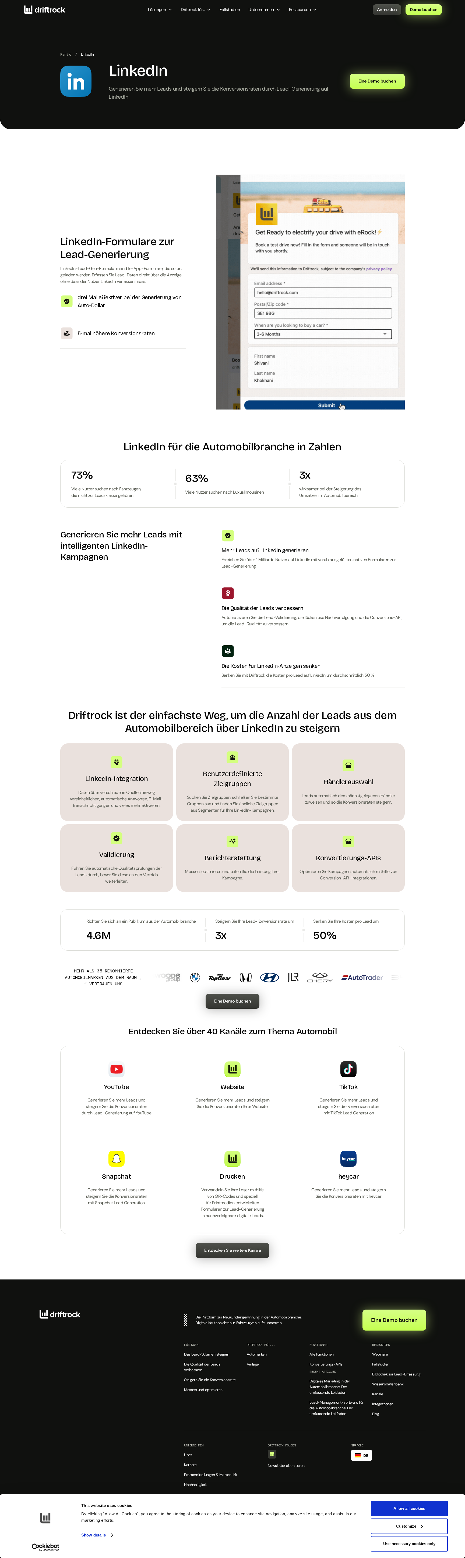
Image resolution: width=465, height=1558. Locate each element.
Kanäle (65, 54)
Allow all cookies (409, 1508)
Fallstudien (230, 9)
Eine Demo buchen (232, 1001)
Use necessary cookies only (409, 1543)
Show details (93, 1535)
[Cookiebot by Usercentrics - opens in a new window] (45, 1547)
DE (365, 1455)
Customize (406, 1526)
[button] (160, 9)
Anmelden (387, 9)
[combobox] (361, 1455)
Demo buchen (424, 9)
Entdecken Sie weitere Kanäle (232, 1250)
